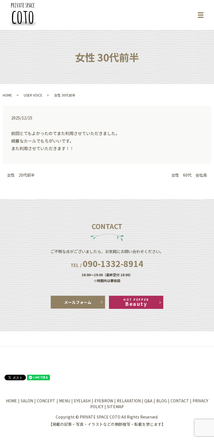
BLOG (161, 400)
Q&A (148, 400)
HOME (7, 95)
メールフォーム (77, 302)
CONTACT (180, 400)
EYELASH (82, 400)
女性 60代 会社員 (189, 175)
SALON (27, 400)
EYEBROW (103, 400)
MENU (64, 400)
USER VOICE (33, 95)
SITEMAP (115, 406)
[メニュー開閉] (200, 15)
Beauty (136, 302)
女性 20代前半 (21, 175)
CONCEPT (46, 400)
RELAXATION (129, 400)
